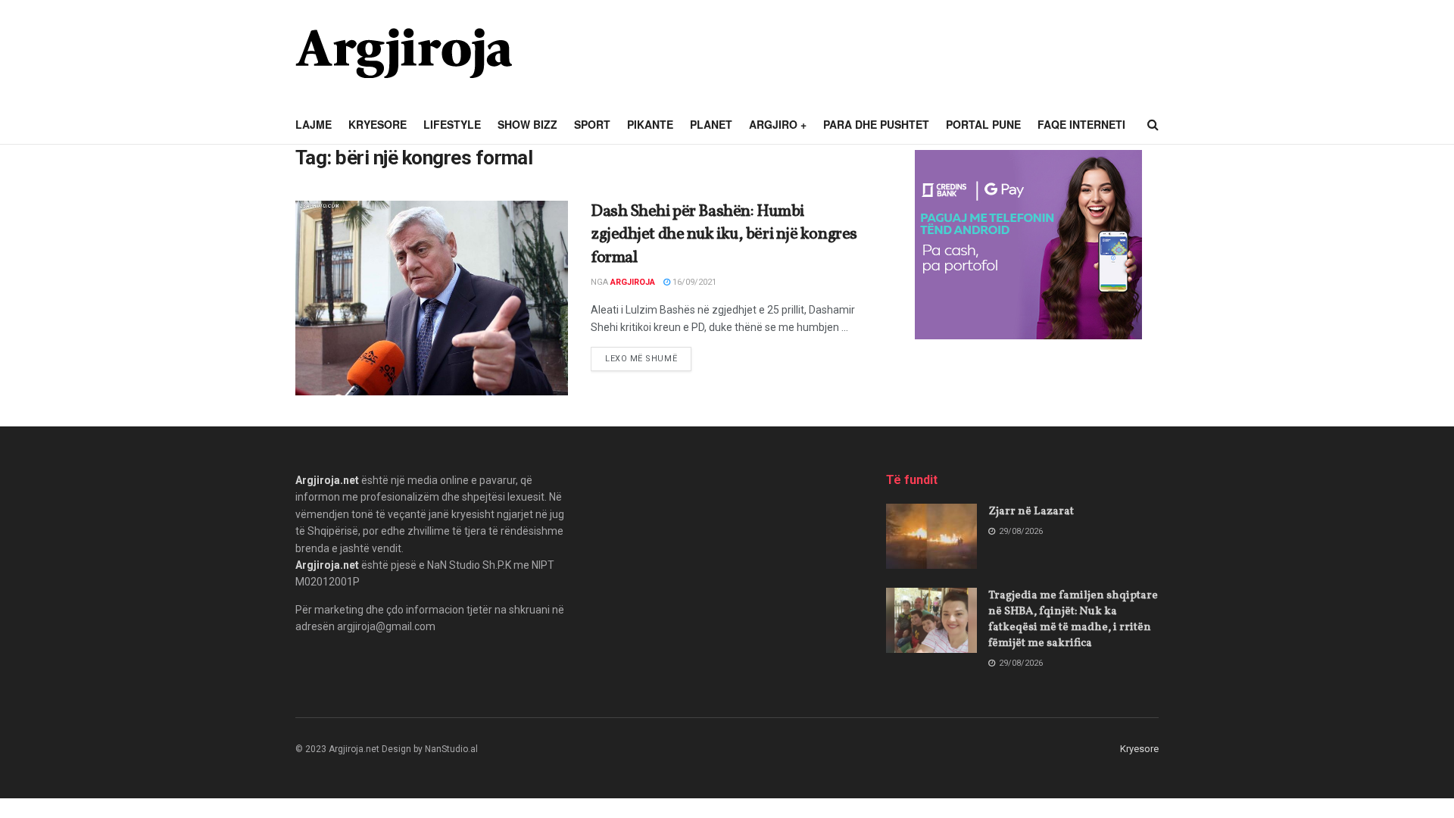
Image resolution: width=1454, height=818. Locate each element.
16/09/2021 (693, 282)
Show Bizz (527, 124)
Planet (711, 124)
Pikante (650, 124)
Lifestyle (452, 124)
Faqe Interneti (1081, 124)
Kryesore (377, 124)
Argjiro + (778, 124)
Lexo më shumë (648, 358)
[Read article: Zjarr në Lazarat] (931, 536)
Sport (592, 124)
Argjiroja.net (327, 480)
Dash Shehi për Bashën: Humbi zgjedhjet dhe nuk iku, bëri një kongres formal (724, 235)
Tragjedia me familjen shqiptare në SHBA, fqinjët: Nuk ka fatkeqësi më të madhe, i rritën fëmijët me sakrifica (1073, 619)
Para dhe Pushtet (876, 124)
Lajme (313, 124)
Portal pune (983, 124)
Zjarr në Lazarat (1031, 512)
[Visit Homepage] (403, 53)
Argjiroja (632, 282)
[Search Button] (1153, 125)
